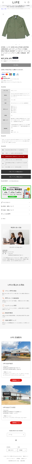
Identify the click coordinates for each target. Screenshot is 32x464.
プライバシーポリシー (11, 458)
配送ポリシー (24, 458)
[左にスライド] (12, 44)
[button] (3, 2)
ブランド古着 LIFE (10, 456)
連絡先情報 (22, 460)
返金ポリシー (25, 456)
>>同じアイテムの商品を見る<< (16, 177)
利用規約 (18, 458)
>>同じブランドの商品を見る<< (16, 171)
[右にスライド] (19, 44)
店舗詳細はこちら (16, 380)
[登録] (23, 434)
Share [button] (4, 218)
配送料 (5, 60)
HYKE (5, 8)
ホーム (2, 8)
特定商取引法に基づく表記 (14, 460)
